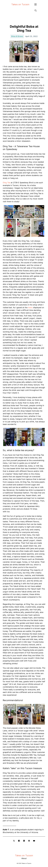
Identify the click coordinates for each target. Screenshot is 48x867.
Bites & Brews (17, 36)
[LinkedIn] (24, 841)
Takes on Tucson (20, 4)
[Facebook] (19, 841)
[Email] (34, 841)
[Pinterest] (29, 841)
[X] (14, 841)
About (24, 858)
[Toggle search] (36, 10)
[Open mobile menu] (35, 4)
